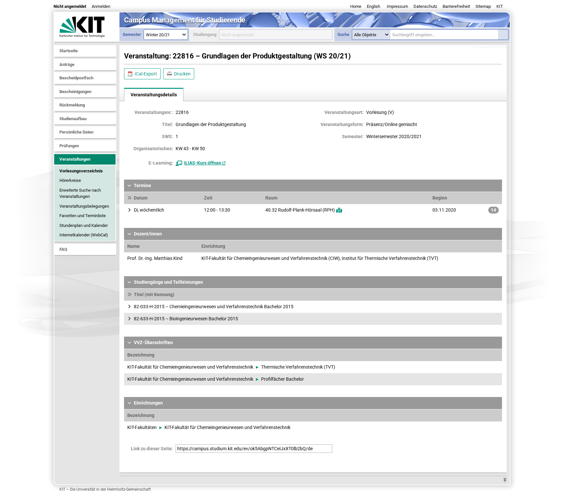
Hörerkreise (70, 180)
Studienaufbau (72, 118)
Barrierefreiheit (456, 6)
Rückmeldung (72, 105)
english (373, 6)
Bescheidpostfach (76, 77)
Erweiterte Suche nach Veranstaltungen (80, 193)
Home (355, 6)
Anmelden (101, 6)
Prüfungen (69, 145)
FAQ (63, 249)
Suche (343, 34)
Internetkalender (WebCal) (83, 234)
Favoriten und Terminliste (82, 215)
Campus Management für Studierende (184, 20)
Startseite (68, 50)
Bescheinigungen (75, 91)
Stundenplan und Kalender (83, 225)
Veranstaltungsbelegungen (84, 206)
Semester (132, 34)
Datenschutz (425, 6)
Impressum (397, 6)
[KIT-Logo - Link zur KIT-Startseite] (86, 26)
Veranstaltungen (74, 159)
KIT (499, 6)
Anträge (66, 64)
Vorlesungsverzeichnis (81, 170)
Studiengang (204, 34)
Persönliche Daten (76, 132)
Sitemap (483, 6)
